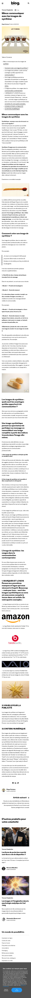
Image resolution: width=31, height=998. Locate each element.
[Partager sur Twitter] (18, 783)
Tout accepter (16, 990)
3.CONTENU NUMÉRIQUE (12, 109)
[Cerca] (28, 4)
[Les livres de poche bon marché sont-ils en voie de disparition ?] (15, 836)
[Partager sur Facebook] (13, 783)
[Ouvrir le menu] (2, 3)
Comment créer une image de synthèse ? (16, 68)
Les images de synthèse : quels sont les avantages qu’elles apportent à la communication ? (16, 73)
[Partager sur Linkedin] (15, 783)
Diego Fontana (5, 24)
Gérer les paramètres (6, 990)
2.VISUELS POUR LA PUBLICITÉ (14, 106)
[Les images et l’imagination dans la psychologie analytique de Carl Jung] (15, 885)
